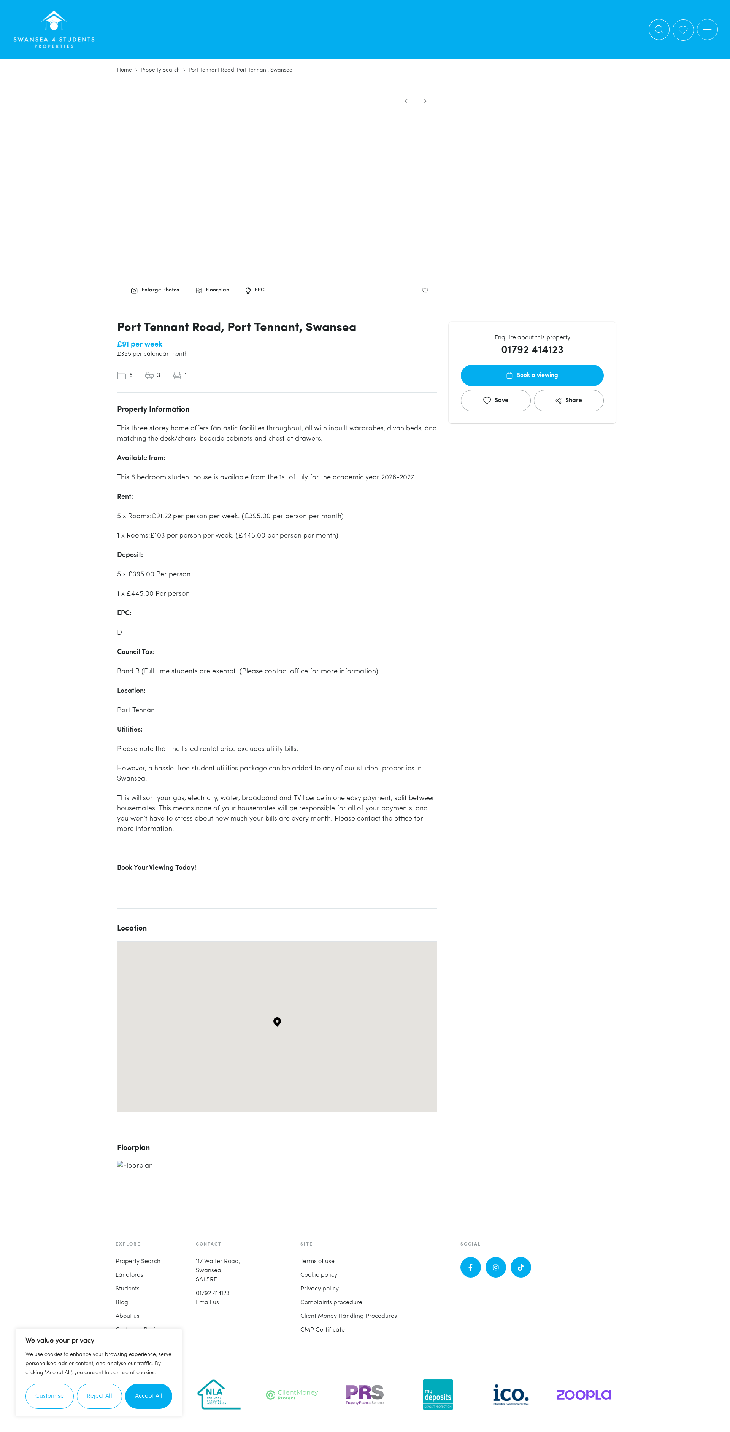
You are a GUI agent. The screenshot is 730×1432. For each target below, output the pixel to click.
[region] (98, 1373)
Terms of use (317, 1262)
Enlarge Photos (160, 290)
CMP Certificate (322, 1330)
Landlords (129, 1275)
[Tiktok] (521, 1267)
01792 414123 (532, 350)
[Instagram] (496, 1267)
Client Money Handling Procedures (348, 1316)
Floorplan (217, 290)
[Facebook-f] (470, 1267)
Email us (207, 1303)
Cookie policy (318, 1275)
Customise (49, 1396)
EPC (259, 290)
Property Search (138, 1262)
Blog (122, 1303)
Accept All (148, 1396)
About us (128, 1316)
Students (128, 1289)
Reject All (99, 1396)
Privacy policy (319, 1289)
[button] (707, 29)
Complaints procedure (331, 1303)
